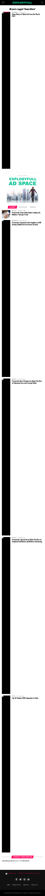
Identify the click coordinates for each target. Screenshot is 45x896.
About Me (26, 885)
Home (8, 885)
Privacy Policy (16, 885)
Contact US (34, 885)
